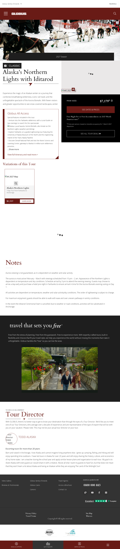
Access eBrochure (65, 485)
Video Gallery (6, 481)
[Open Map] (68, 90)
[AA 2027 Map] (11, 177)
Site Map (89, 513)
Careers (33, 489)
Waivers (89, 516)
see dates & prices (90, 109)
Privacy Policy (31, 513)
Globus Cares (35, 485)
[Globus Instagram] (106, 492)
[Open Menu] (108, 545)
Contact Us (62, 489)
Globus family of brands (10, 4)
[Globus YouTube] (92, 492)
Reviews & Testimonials (10, 485)
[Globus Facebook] (99, 492)
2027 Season (61, 56)
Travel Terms (31, 516)
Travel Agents (63, 481)
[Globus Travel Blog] (85, 492)
